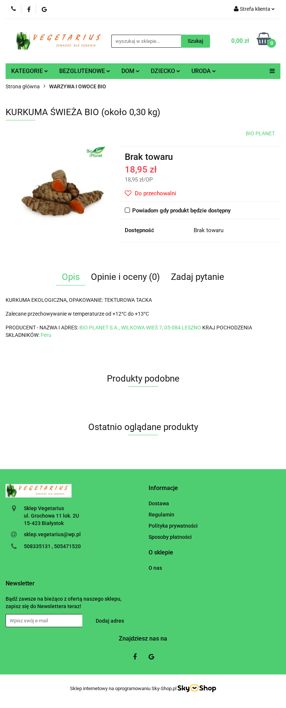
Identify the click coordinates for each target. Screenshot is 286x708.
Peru (46, 335)
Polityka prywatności (173, 526)
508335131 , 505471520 (52, 546)
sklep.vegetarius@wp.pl (52, 534)
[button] (163, 488)
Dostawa (159, 503)
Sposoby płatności (170, 537)
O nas (155, 568)
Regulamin (161, 515)
